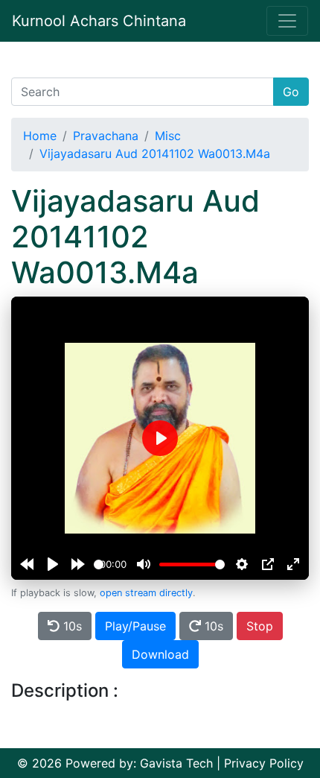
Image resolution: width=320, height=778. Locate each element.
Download (160, 654)
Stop (259, 626)
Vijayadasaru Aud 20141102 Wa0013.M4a (154, 153)
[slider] (98, 564)
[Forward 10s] (78, 564)
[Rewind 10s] (27, 564)
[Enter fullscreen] (293, 564)
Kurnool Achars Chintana (99, 21)
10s (71, 626)
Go (291, 91)
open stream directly (146, 592)
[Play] (53, 564)
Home (40, 135)
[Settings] (242, 564)
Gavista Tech (176, 763)
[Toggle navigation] (287, 21)
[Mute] (144, 564)
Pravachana (105, 135)
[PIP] (268, 564)
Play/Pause (135, 626)
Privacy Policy (264, 763)
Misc (168, 135)
